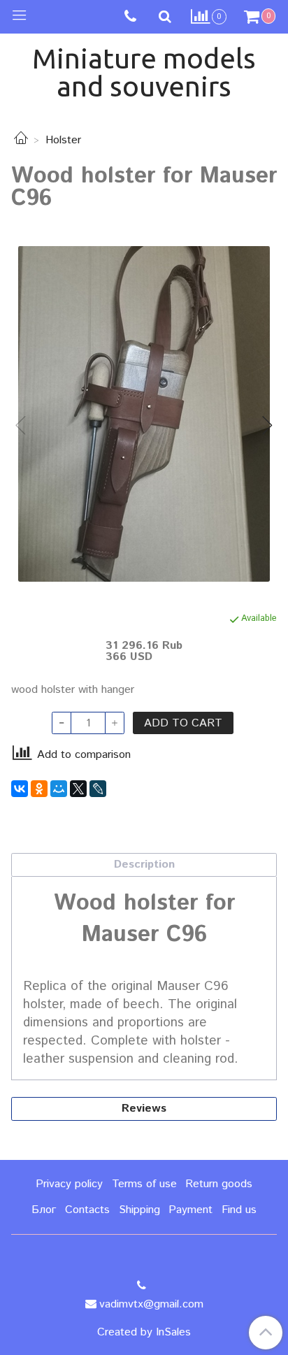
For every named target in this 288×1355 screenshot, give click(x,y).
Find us (239, 1210)
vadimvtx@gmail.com (151, 1304)
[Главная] (21, 140)
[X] (78, 788)
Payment (190, 1210)
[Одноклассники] (39, 788)
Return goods (218, 1184)
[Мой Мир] (58, 788)
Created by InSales (144, 1332)
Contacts (87, 1210)
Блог (43, 1210)
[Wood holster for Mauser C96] (144, 414)
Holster (63, 140)
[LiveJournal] (97, 788)
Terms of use (144, 1184)
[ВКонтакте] (19, 788)
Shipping (139, 1210)
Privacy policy (69, 1184)
